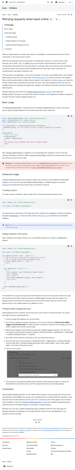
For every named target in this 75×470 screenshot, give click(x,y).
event (62, 80)
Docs (4, 8)
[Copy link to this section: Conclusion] (15, 389)
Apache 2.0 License (25, 430)
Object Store (44, 216)
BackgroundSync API (42, 78)
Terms (4, 461)
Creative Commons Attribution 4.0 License (55, 428)
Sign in (71, 2)
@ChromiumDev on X (57, 445)
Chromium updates (32, 445)
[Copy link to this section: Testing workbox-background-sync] (33, 309)
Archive (28, 451)
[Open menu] (3, 2)
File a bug (5, 445)
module (39, 92)
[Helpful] (68, 14)
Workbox (13, 8)
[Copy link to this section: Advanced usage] (21, 174)
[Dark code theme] (68, 116)
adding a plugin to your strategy (47, 167)
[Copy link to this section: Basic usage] (16, 102)
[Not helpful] (71, 14)
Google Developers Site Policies (51, 430)
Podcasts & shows (31, 454)
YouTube (53, 448)
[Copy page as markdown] (56, 19)
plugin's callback (49, 163)
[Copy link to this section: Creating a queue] (18, 190)
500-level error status (47, 165)
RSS (52, 454)
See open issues (6, 448)
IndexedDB (6, 185)
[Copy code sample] (71, 116)
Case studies (30, 448)
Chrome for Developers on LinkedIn (61, 451)
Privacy (9, 461)
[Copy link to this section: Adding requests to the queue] (29, 234)
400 (38, 165)
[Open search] (48, 2)
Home (3, 14)
